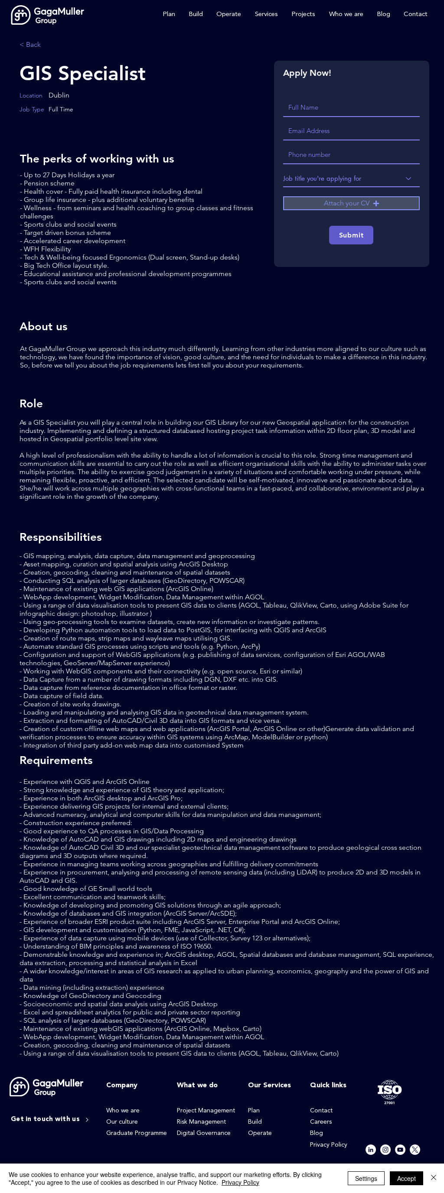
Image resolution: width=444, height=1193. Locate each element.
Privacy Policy (240, 1182)
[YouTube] (400, 1149)
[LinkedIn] (371, 1149)
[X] (415, 1149)
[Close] (433, 1178)
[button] (351, 203)
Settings (366, 1178)
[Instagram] (385, 1149)
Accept (406, 1178)
